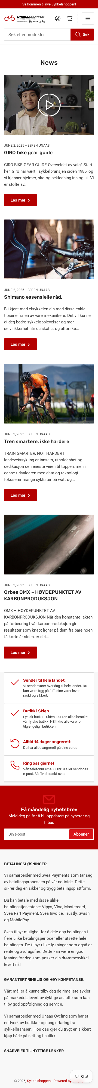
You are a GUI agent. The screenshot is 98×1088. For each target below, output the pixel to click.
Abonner (81, 834)
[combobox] (49, 35)
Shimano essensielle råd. (33, 297)
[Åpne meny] (88, 18)
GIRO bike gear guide (28, 153)
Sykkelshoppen (39, 1081)
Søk (86, 34)
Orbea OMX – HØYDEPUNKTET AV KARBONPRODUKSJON (42, 595)
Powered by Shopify (68, 1081)
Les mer (18, 200)
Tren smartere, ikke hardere (36, 441)
